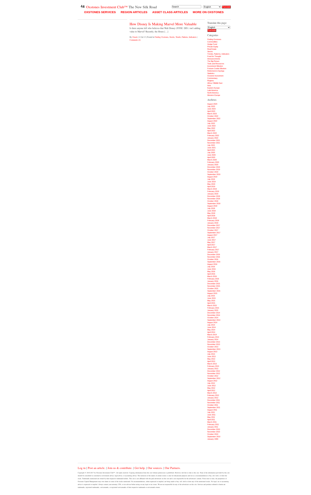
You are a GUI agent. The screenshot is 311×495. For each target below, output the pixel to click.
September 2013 (213, 349)
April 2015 (211, 303)
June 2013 (211, 356)
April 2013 (211, 361)
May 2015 (211, 301)
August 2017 (212, 235)
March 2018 (212, 218)
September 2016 (213, 262)
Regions (210, 81)
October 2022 (212, 116)
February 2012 (213, 395)
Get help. (140, 468)
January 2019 (212, 194)
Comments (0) (135, 40)
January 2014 (212, 339)
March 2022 (212, 133)
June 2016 (211, 269)
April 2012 (211, 390)
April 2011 (211, 420)
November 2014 (213, 315)
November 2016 (213, 257)
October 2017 (212, 230)
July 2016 (211, 267)
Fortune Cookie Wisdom (216, 68)
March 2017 (212, 247)
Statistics (210, 73)
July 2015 (211, 296)
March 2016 (212, 276)
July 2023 (211, 106)
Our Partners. (173, 468)
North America (213, 93)
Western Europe (213, 95)
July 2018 (211, 208)
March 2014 (212, 335)
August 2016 (212, 264)
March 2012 (212, 393)
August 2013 (212, 352)
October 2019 (212, 172)
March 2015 (212, 305)
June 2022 (211, 126)
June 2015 (211, 298)
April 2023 (211, 111)
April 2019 (211, 186)
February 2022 (213, 135)
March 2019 (212, 189)
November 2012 (213, 373)
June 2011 (211, 415)
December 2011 (213, 400)
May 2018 (211, 213)
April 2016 (211, 274)
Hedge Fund (212, 44)
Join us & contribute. (120, 468)
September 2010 (213, 437)
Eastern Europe (213, 88)
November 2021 (213, 143)
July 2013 (211, 354)
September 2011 (213, 407)
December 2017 (213, 225)
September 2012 (213, 378)
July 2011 (211, 412)
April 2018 (211, 216)
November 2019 (213, 169)
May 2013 (211, 359)
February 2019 (213, 191)
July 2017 (211, 237)
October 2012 (212, 376)
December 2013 (213, 342)
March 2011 (212, 422)
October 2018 (212, 201)
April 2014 (211, 332)
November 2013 (213, 344)
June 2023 (211, 109)
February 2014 (213, 337)
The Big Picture (213, 61)
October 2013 (212, 347)
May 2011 (211, 417)
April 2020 (211, 157)
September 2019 (213, 174)
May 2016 (211, 271)
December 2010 (213, 429)
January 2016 (212, 281)
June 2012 (211, 386)
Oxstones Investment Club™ (106, 7)
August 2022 (212, 121)
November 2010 (213, 432)
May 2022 (211, 128)
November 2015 (213, 286)
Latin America (212, 90)
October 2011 (212, 405)
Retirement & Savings (215, 71)
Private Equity (212, 47)
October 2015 (212, 288)
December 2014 (213, 313)
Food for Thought (214, 56)
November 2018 (213, 199)
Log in (82, 468)
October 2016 (212, 259)
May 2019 (211, 184)
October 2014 (212, 318)
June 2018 (211, 211)
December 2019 (213, 167)
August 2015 (212, 293)
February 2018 (213, 220)
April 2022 (211, 131)
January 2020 (212, 165)
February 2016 (213, 279)
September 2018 (213, 203)
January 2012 (212, 398)
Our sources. (155, 468)
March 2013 (212, 364)
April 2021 (211, 150)
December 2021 (213, 140)
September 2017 (213, 233)
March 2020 (212, 160)
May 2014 (211, 330)
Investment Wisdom (215, 66)
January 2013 (212, 369)
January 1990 (212, 439)
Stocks (172, 37)
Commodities (212, 42)
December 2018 (213, 196)
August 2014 (212, 322)
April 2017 (211, 245)
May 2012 (211, 388)
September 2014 (213, 320)
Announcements (213, 59)
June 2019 (211, 182)
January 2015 (212, 310)
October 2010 (212, 434)
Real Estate (211, 49)
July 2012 (211, 383)
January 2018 (212, 223)
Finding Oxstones (161, 37)
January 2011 (212, 427)
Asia (209, 85)
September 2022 (213, 118)
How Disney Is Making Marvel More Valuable (163, 24)
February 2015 (213, 308)
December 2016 (213, 254)
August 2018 (212, 206)
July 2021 (211, 145)
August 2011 (212, 410)
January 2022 (212, 138)
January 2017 (212, 252)
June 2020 (211, 155)
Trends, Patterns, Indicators (186, 37)
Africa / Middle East (214, 83)
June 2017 (211, 240)
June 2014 (211, 327)
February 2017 (213, 250)
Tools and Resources (215, 64)
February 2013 (213, 366)
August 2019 (212, 177)
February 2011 (213, 424)
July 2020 (211, 152)
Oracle (134, 37)
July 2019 (211, 179)
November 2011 (213, 403)
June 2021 (211, 148)
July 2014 (211, 325)
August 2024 (212, 104)
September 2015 (213, 291)
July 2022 (211, 123)
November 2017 (213, 228)
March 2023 (212, 114)
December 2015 (213, 284)
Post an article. (96, 468)
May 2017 (211, 242)
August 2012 (212, 381)
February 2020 (213, 162)
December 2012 (213, 371)
